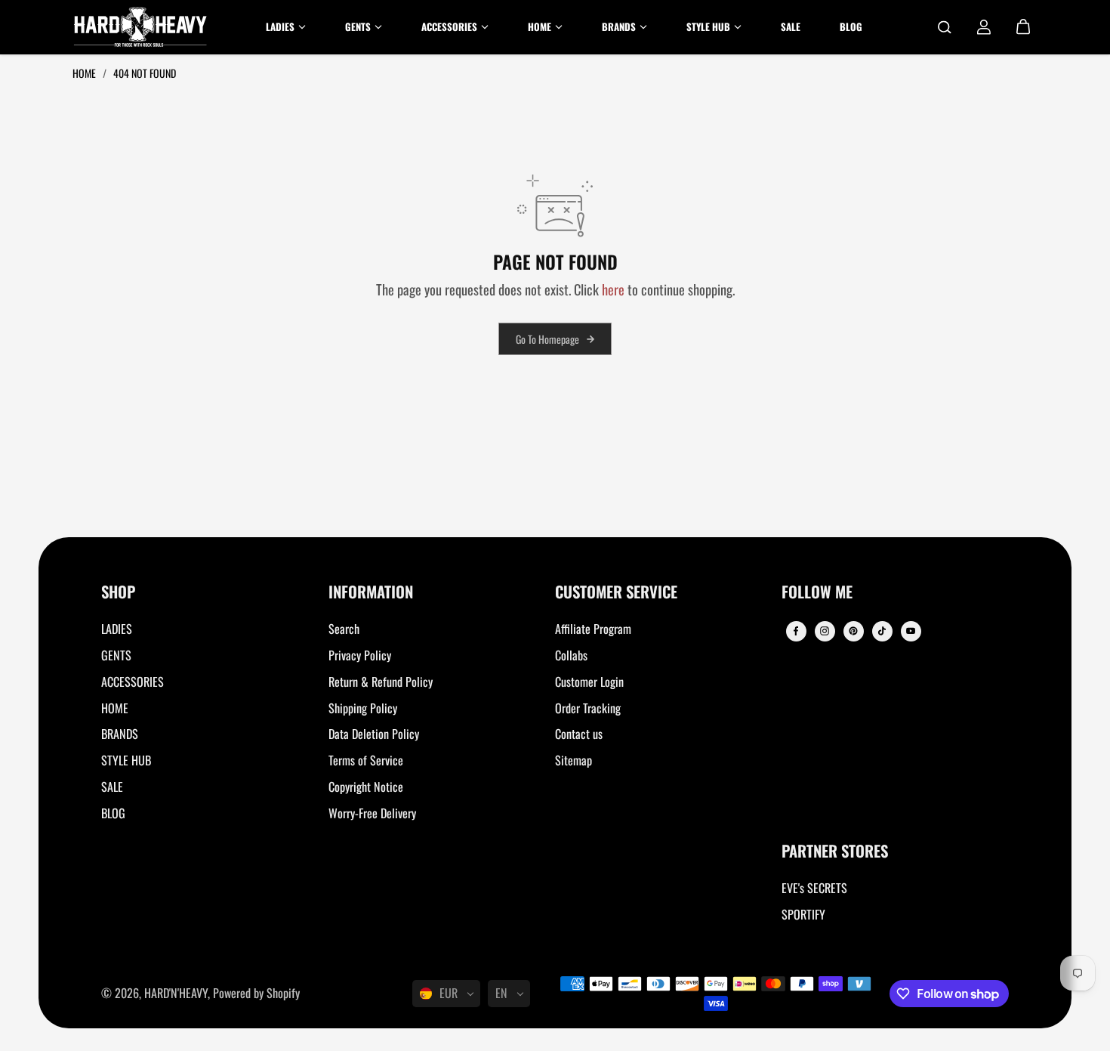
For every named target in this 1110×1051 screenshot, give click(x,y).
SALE (112, 786)
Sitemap (573, 760)
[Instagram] (824, 631)
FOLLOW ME (817, 593)
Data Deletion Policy (373, 734)
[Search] (944, 27)
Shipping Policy (362, 708)
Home (85, 73)
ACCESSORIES (132, 681)
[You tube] (910, 631)
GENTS (116, 655)
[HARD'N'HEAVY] (140, 27)
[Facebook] (796, 631)
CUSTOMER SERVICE (616, 593)
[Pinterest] (853, 631)
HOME (114, 708)
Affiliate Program (593, 629)
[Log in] (984, 27)
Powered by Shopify (256, 993)
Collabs (571, 655)
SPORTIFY (803, 914)
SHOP (118, 593)
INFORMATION (370, 593)
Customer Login (589, 681)
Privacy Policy (359, 655)
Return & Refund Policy (380, 681)
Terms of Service (365, 760)
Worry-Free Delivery (372, 813)
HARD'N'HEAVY (176, 993)
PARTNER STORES (835, 852)
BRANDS (119, 734)
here (613, 289)
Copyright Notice (365, 786)
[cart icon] (1023, 27)
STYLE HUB (126, 760)
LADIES (116, 629)
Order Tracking (588, 708)
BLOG (113, 813)
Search (343, 629)
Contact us (579, 734)
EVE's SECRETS (814, 888)
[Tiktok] (882, 631)
